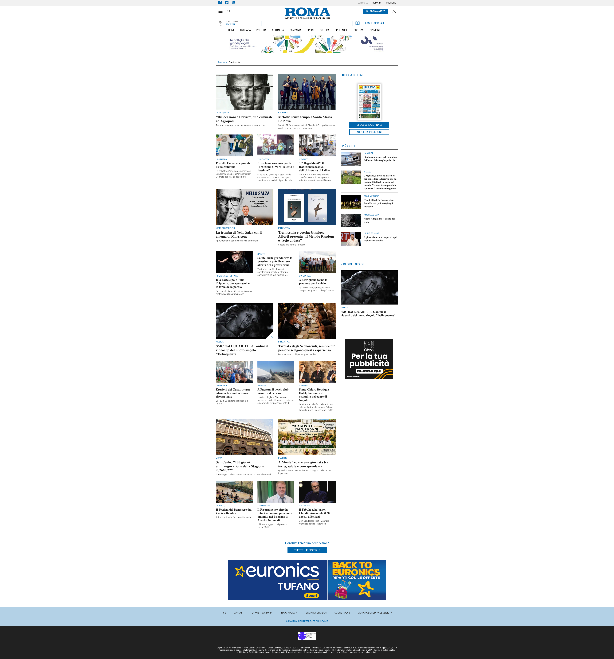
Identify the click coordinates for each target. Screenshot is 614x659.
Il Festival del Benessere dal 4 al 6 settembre (234, 511)
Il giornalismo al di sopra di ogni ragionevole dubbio (380, 239)
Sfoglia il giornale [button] (369, 124)
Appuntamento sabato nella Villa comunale (237, 241)
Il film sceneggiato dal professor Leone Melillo (273, 526)
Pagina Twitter (228, 2)
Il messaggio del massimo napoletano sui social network (243, 474)
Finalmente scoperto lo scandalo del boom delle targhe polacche (380, 158)
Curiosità (234, 62)
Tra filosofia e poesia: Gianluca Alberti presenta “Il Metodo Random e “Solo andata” (306, 236)
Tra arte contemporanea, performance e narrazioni (240, 125)
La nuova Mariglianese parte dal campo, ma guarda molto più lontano (317, 289)
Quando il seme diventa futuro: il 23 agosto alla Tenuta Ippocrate (304, 472)
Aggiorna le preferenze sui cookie (307, 621)
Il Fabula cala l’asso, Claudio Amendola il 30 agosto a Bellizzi (314, 513)
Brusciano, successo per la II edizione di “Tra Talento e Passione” (275, 166)
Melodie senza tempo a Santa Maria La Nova (305, 118)
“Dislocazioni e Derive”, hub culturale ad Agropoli (244, 118)
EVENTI (230, 24)
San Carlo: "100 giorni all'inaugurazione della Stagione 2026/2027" (240, 466)
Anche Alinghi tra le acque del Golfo (379, 220)
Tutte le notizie (307, 550)
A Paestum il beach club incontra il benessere (273, 391)
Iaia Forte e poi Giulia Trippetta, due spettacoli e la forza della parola (233, 283)
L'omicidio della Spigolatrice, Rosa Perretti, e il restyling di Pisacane (379, 203)
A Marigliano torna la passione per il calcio (313, 281)
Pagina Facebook (221, 2)
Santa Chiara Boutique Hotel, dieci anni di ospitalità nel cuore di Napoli (314, 394)
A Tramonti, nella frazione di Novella (233, 517)
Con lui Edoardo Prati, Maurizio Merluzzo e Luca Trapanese (314, 522)
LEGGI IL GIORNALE (374, 23)
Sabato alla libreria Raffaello (292, 245)
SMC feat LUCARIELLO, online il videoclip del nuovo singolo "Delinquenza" (242, 350)
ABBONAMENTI (377, 11)
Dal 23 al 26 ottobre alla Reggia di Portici (232, 402)
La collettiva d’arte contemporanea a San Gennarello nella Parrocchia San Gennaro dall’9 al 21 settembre (233, 174)
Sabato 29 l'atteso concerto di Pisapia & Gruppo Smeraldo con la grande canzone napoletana (306, 127)
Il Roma (220, 62)
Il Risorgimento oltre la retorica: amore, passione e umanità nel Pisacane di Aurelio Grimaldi (274, 514)
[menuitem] (362, 3)
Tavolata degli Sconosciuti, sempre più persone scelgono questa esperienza (306, 348)
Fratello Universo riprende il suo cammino (233, 165)
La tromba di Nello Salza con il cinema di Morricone (239, 234)
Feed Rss (235, 2)
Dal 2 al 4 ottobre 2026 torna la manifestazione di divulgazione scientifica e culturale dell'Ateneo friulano (315, 177)
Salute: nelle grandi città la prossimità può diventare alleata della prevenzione (274, 261)
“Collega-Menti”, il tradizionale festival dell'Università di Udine (314, 166)
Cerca (229, 11)
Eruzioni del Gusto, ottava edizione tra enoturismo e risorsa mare (233, 393)
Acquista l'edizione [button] (369, 132)
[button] (219, 9)
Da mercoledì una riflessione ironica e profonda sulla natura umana (234, 292)
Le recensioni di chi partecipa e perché (297, 354)
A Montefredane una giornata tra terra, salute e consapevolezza (303, 464)
